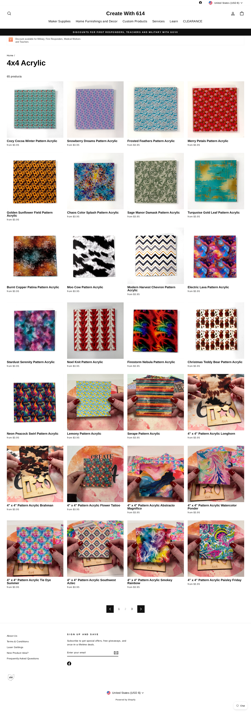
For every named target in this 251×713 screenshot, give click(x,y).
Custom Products (135, 21)
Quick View (35, 133)
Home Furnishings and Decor (96, 21)
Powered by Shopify (125, 700)
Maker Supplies (59, 21)
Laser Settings (15, 647)
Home (10, 55)
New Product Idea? (18, 653)
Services (158, 21)
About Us (12, 636)
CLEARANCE (193, 21)
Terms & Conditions (18, 641)
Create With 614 (125, 13)
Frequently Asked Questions (23, 658)
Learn (174, 21)
